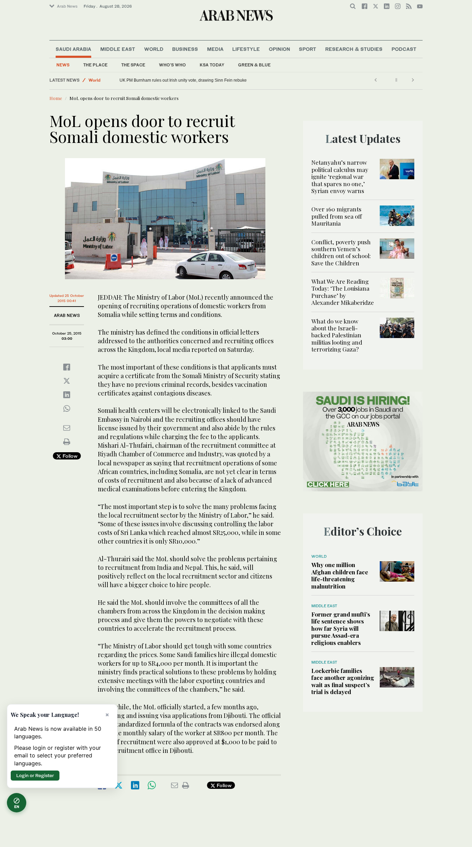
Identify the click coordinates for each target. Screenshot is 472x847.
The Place (95, 64)
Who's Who (172, 64)
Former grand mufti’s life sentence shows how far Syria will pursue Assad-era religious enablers (340, 628)
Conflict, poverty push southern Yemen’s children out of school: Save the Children (341, 252)
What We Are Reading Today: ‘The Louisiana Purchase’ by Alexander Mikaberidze (342, 291)
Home (55, 98)
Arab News (67, 6)
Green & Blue (254, 64)
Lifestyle (246, 49)
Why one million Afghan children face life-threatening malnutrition (181, 80)
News (62, 64)
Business (185, 49)
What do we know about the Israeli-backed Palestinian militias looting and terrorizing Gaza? (336, 335)
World (153, 49)
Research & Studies (354, 49)
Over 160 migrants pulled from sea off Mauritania (336, 216)
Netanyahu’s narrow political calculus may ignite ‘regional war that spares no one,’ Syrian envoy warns (339, 176)
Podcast (403, 49)
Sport (307, 49)
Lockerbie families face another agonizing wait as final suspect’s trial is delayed (342, 681)
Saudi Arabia (73, 49)
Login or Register (35, 775)
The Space (133, 64)
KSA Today (212, 64)
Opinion (279, 49)
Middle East (117, 49)
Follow (69, 456)
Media (215, 49)
